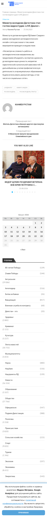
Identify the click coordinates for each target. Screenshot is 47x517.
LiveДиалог (8, 87)
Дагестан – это (24, 311)
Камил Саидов (22, 87)
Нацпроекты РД (24, 374)
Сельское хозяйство (24, 437)
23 (41, 236)
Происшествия (11, 428)
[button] (5, 171)
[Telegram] (38, 3)
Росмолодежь (9, 91)
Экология (24, 461)
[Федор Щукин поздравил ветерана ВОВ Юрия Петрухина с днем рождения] (23, 165)
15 (35, 232)
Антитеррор (24, 288)
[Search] (44, 3)
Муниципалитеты (12, 354)
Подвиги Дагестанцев (24, 413)
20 (23, 236)
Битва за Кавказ (24, 294)
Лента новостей (12, 344)
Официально (24, 407)
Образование (11, 389)
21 (29, 236)
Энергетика (24, 476)
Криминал (9, 326)
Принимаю (23, 513)
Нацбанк (24, 368)
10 (5, 232)
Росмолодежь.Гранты (28, 91)
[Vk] (35, 3)
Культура (9, 335)
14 (29, 232)
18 (11, 236)
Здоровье (9, 317)
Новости (8, 380)
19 (17, 236)
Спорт (7, 443)
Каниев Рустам (14, 29)
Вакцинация (24, 300)
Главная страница (9, 12)
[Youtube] (32, 3)
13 (23, 232)
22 (35, 236)
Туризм (8, 452)
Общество (9, 398)
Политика (9, 419)
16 (41, 232)
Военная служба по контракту (24, 305)
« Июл (22, 249)
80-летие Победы (24, 267)
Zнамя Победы (24, 273)
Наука (24, 363)
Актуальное (10, 279)
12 (17, 232)
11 (11, 232)
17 (5, 236)
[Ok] (40, 3)
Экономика (10, 467)
